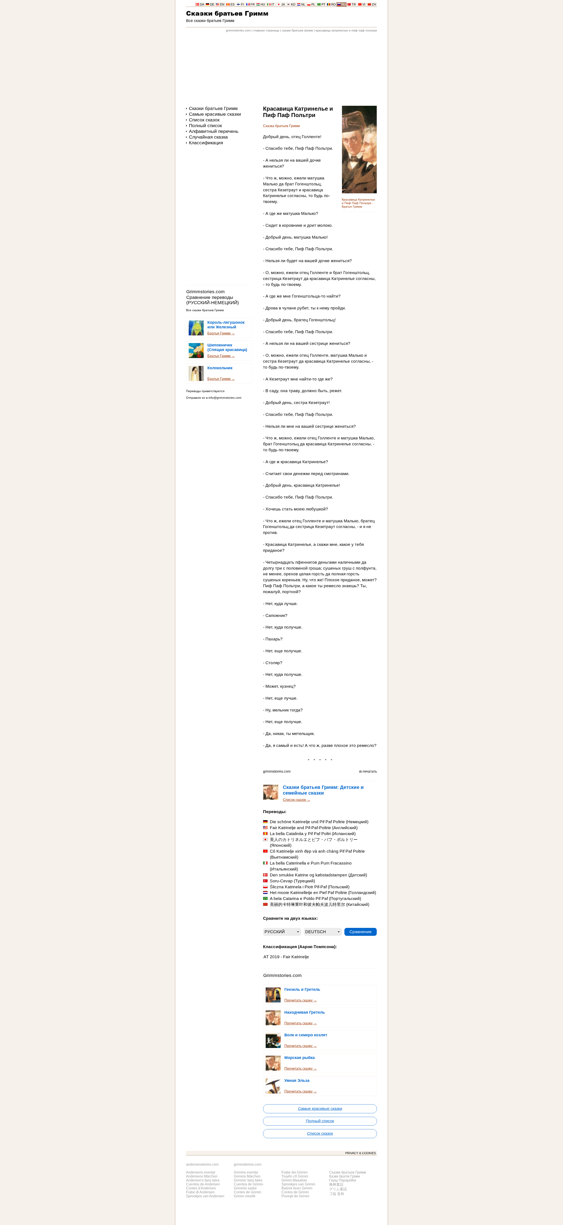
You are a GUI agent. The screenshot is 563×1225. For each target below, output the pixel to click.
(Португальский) (315, 898)
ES (232, 4)
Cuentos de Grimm (248, 1184)
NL (303, 4)
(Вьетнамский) (317, 854)
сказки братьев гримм (297, 30)
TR (354, 4)
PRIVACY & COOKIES (360, 1153)
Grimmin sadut (245, 1188)
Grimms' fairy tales (248, 1180)
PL (313, 4)
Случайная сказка (208, 136)
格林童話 (336, 1184)
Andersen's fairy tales (202, 1180)
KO (293, 4)
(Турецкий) (292, 881)
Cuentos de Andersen (203, 1184)
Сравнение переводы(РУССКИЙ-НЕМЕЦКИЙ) (212, 300)
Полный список (205, 125)
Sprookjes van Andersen (205, 1196)
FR (252, 4)
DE (212, 4)
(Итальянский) (311, 866)
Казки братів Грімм (344, 1176)
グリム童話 (338, 1189)
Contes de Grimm (247, 1192)
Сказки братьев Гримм (227, 13)
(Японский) (314, 842)
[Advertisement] (281, 67)
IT (272, 4)
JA (283, 4)
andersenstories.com (202, 1164)
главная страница (266, 30)
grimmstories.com (238, 30)
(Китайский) (319, 904)
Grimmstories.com (205, 291)
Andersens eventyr (200, 1172)
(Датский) (318, 875)
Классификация (206, 142)
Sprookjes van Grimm (298, 1184)
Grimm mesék (244, 1196)
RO (333, 4)
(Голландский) (323, 892)
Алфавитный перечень (213, 131)
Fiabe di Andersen (200, 1192)
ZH (374, 4)
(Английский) (314, 827)
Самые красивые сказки (215, 114)
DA (202, 4)
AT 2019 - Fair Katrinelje (286, 956)
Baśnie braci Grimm (297, 1188)
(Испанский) (313, 833)
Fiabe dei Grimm (294, 1172)
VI (363, 4)
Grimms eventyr (246, 1172)
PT (323, 4)
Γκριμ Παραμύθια (342, 1180)
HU (263, 4)
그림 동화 (336, 1194)
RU (344, 4)
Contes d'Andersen (201, 1188)
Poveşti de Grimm (295, 1196)
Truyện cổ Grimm (295, 1176)
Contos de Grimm (295, 1192)
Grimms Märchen (247, 1176)
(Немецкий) (319, 821)
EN (222, 4)
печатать (370, 771)
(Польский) (309, 887)
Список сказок (204, 119)
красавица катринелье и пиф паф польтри (346, 30)
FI (242, 4)
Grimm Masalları (294, 1180)
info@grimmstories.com (224, 397)
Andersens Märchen (202, 1176)
